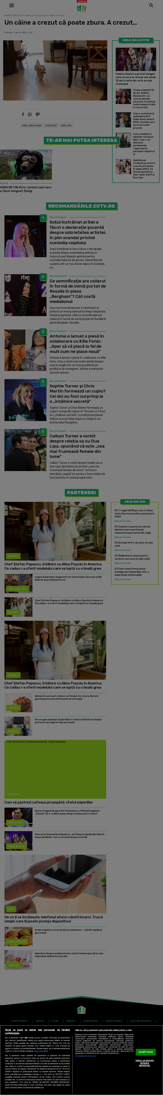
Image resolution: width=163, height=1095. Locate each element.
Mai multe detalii (41, 1051)
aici (41, 1074)
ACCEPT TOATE (146, 1052)
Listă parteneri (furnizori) (85, 1056)
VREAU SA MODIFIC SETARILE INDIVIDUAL (144, 1063)
